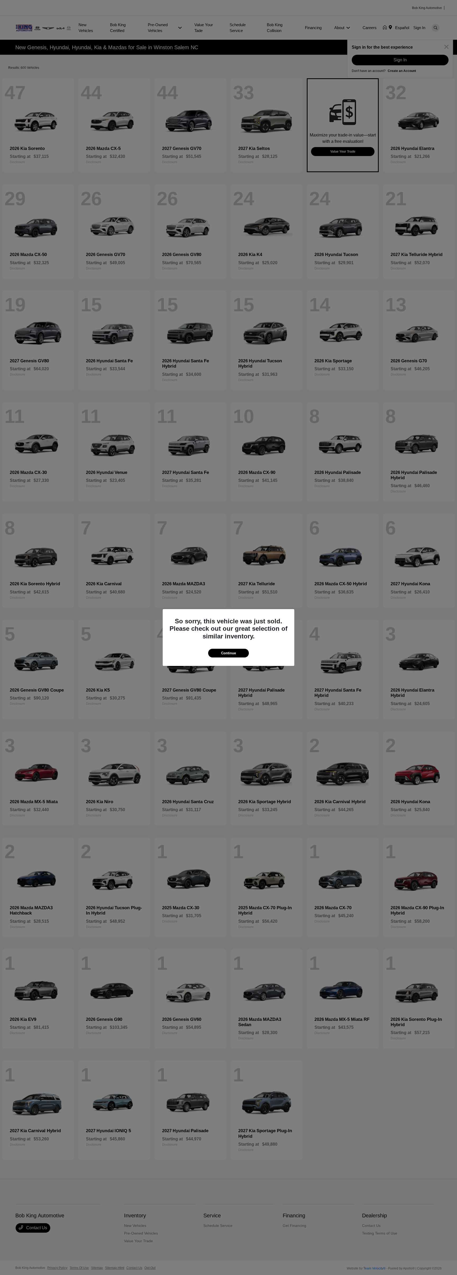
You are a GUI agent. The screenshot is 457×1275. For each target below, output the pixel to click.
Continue (228, 653)
